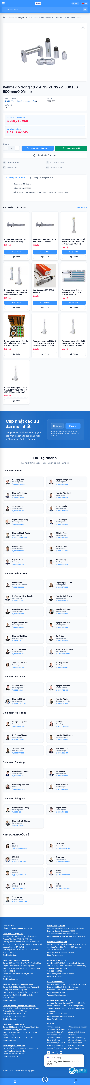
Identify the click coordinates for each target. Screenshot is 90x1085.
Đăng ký (73, 426)
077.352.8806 (27, 1038)
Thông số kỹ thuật (17, 178)
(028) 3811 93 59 (32, 968)
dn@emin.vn (12, 1040)
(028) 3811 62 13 (9, 971)
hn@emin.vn (12, 955)
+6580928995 (56, 934)
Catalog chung (54, 1027)
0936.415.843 (20, 995)
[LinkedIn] (61, 1052)
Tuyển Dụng (74, 1048)
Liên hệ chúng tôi (75, 1043)
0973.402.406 (8, 998)
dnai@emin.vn (13, 1056)
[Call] (45, 1081)
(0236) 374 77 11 (17, 1032)
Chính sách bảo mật (70, 433)
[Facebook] (48, 1052)
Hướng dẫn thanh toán (77, 1040)
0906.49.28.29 (14, 1038)
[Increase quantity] (17, 148)
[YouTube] (53, 1052)
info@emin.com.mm (59, 952)
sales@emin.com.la (59, 974)
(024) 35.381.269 (17, 950)
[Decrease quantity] (5, 148)
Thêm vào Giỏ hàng (39, 148)
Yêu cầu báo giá (72, 148)
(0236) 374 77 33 (9, 1035)
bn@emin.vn (12, 1000)
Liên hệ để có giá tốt (46, 155)
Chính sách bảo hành (56, 1029)
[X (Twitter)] (57, 1052)
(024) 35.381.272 (9, 952)
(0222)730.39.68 (17, 992)
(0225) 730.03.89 (18, 1014)
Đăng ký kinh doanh (77, 1032)
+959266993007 (57, 950)
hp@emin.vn (12, 1019)
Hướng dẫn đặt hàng (77, 1037)
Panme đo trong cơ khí (18, 18)
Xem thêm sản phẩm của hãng (23, 101)
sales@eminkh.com (59, 1016)
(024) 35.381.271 (32, 950)
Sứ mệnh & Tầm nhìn (77, 1045)
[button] (45, 52)
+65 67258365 (72, 934)
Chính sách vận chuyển (57, 1048)
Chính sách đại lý (54, 1035)
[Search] (85, 9)
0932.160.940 (20, 1054)
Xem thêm (81, 207)
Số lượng (6, 144)
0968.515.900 (20, 1016)
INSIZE (7, 101)
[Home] (4, 17)
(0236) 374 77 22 (32, 1032)
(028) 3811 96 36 (17, 968)
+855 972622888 (60, 1014)
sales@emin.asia (58, 936)
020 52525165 (56, 971)
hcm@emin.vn (13, 979)
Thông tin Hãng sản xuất (42, 178)
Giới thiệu (72, 1035)
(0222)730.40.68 (32, 992)
